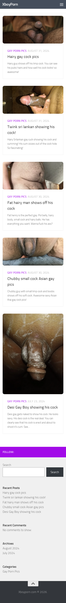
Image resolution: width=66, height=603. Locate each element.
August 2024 (11, 548)
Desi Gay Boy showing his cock (32, 407)
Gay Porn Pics (17, 50)
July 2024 (9, 553)
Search (7, 465)
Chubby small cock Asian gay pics (23, 507)
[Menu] (61, 4)
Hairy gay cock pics (23, 56)
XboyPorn (10, 4)
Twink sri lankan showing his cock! (24, 497)
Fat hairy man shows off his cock (23, 502)
